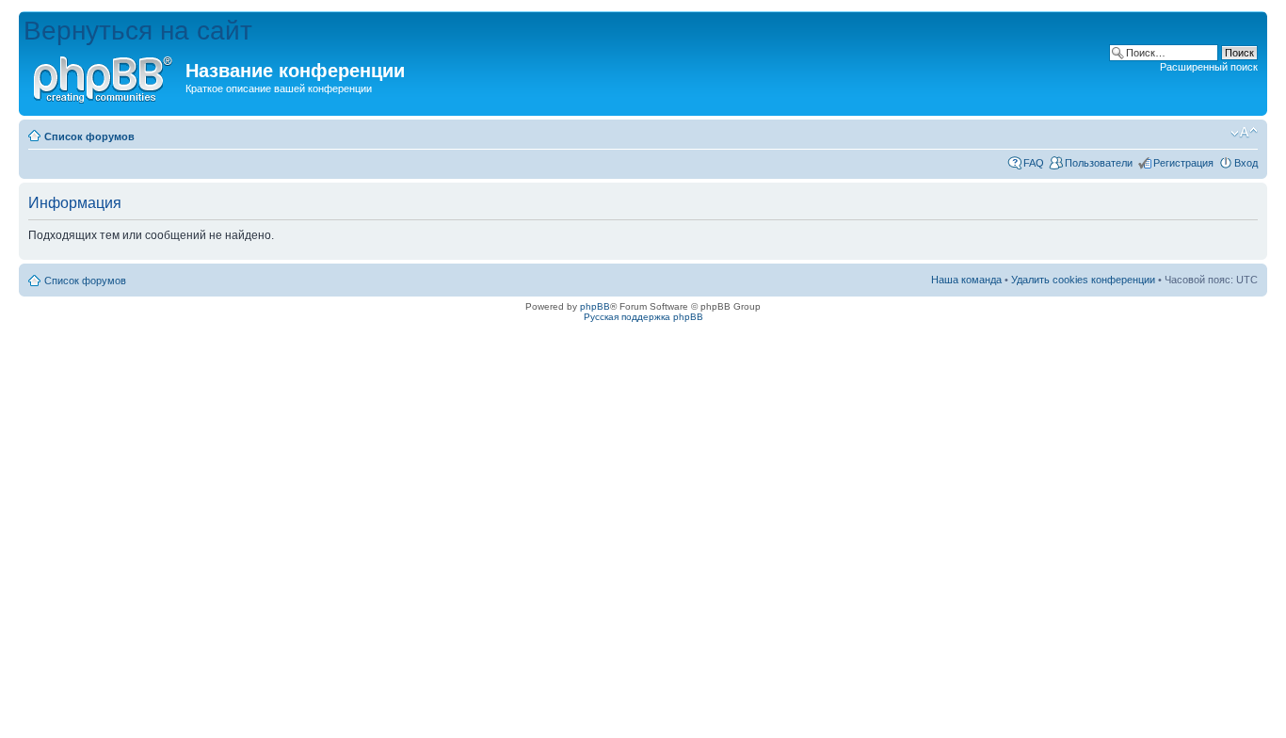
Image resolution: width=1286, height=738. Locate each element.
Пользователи (1099, 162)
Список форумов (89, 136)
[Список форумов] (104, 76)
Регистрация (1183, 162)
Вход (1246, 162)
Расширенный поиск (1209, 66)
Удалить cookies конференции (1083, 279)
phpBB (595, 306)
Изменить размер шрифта (1244, 132)
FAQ (1033, 162)
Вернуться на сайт (138, 30)
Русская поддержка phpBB (643, 317)
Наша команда (966, 279)
